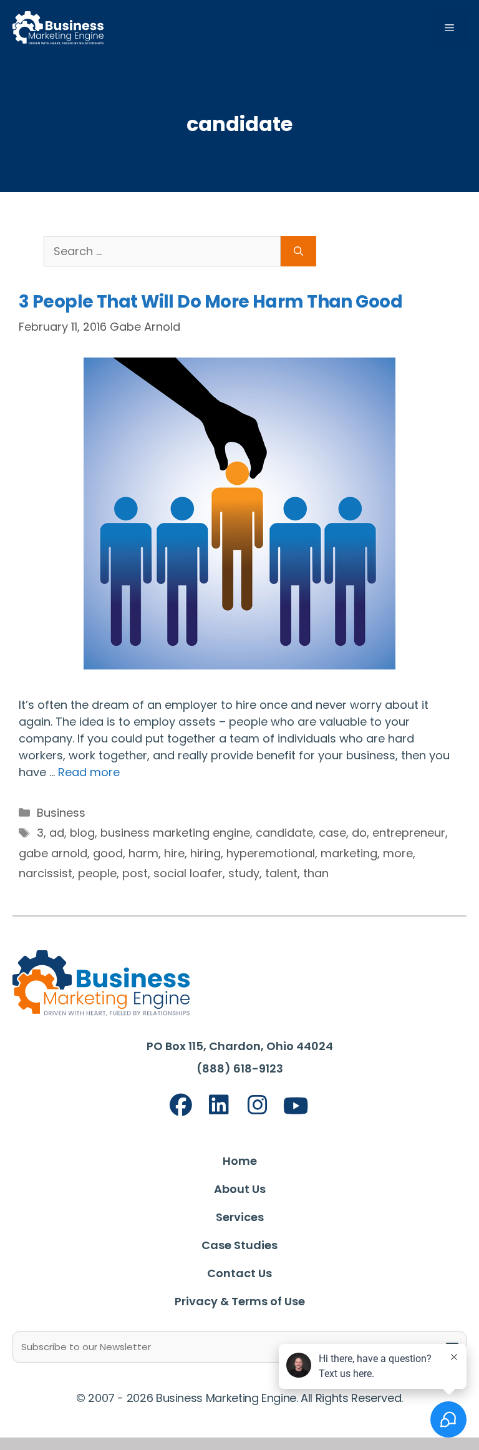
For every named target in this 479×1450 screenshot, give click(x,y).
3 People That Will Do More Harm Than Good (210, 302)
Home (240, 1161)
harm (143, 853)
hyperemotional (270, 853)
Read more (89, 772)
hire (174, 853)
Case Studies (239, 1245)
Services (240, 1217)
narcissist (45, 873)
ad (56, 832)
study (243, 873)
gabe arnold (53, 853)
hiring (205, 853)
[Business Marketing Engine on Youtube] (296, 1106)
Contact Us (239, 1273)
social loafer (188, 873)
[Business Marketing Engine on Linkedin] (219, 1105)
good (108, 853)
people (97, 873)
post (135, 873)
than (316, 873)
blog (82, 832)
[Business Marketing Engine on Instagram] (257, 1105)
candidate (284, 832)
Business (61, 812)
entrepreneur (408, 832)
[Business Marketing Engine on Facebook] (181, 1105)
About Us (240, 1189)
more (398, 853)
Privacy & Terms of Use (240, 1301)
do (359, 832)
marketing (349, 853)
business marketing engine (175, 832)
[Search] (298, 251)
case (332, 832)
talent (281, 873)
